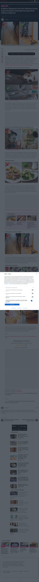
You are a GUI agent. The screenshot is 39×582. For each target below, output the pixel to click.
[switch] (32, 290)
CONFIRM (12, 304)
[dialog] (19, 291)
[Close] (37, 274)
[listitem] (19, 287)
